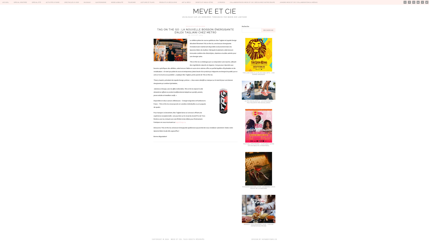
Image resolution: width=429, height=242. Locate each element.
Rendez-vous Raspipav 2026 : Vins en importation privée (258, 225)
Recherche (245, 26)
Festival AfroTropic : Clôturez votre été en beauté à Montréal (258, 144)
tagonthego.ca (180, 122)
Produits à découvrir (195, 26)
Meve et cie (214, 11)
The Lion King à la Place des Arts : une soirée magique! (259, 73)
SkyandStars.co (269, 239)
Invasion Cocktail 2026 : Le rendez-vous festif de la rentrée (258, 187)
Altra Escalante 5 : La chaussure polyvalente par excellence (258, 101)
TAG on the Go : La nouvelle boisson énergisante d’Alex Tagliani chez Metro (195, 31)
